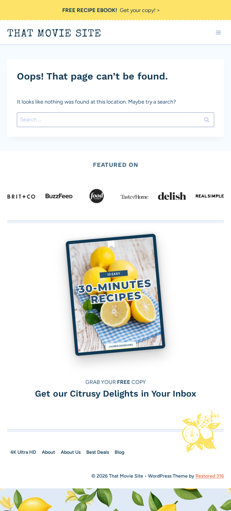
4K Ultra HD (23, 452)
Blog (120, 452)
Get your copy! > (111, 10)
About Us (71, 452)
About (48, 452)
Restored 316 (210, 476)
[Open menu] (218, 32)
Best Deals (97, 452)
